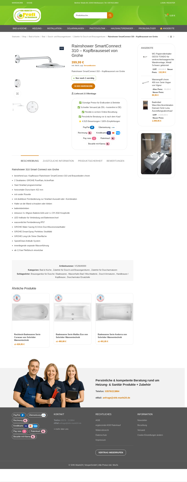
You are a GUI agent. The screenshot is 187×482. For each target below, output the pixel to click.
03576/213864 (112, 391)
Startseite (16, 37)
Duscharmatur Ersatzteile (78, 277)
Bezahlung (142, 425)
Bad (44, 37)
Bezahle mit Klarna (96, 144)
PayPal (86, 127)
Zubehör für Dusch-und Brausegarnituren (89, 37)
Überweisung (104, 127)
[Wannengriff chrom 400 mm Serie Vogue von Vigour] (145, 87)
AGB (98, 420)
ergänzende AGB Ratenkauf (108, 425)
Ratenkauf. (105, 138)
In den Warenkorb (83, 86)
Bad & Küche (34, 37)
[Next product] (173, 36)
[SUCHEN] (110, 15)
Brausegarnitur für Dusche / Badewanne (49, 274)
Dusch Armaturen (107, 274)
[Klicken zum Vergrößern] (17, 93)
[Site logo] (27, 15)
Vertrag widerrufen (110, 452)
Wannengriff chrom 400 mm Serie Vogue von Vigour (161, 82)
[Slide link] (156, 153)
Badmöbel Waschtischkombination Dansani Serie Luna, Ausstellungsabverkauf (162, 106)
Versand (141, 430)
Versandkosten (90, 66)
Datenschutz (101, 435)
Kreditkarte (101, 133)
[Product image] (30, 312)
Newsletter (142, 420)
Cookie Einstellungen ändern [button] (150, 435)
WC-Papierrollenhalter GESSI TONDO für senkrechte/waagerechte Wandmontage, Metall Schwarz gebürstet (163, 59)
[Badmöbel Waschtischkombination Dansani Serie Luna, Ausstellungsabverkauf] (145, 111)
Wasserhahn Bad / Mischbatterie (82, 274)
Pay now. (87, 138)
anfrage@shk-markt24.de (116, 397)
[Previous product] (168, 36)
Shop (24, 37)
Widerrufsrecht (102, 430)
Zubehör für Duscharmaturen (104, 270)
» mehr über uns (61, 429)
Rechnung (82, 133)
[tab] (30, 159)
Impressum (101, 440)
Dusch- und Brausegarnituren (59, 37)
